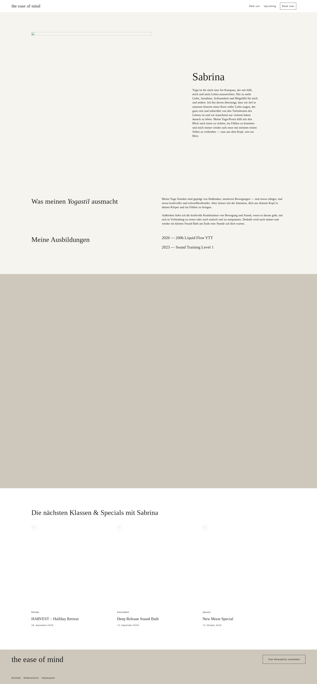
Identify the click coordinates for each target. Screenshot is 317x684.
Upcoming (270, 6)
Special (206, 612)
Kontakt (16, 677)
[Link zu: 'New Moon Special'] (244, 566)
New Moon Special (218, 619)
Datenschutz (31, 677)
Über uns (254, 6)
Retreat (35, 612)
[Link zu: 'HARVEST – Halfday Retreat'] (72, 566)
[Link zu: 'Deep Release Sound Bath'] (158, 566)
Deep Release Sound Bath (138, 619)
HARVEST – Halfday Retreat (55, 619)
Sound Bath (123, 612)
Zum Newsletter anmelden (284, 659)
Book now (288, 6)
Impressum (48, 677)
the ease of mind (26, 6)
